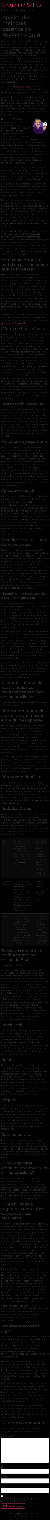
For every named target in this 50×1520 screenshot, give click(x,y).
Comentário (7, 1436)
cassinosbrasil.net (22, 86)
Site (3, 1487)
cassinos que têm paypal (13, 323)
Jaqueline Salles (21, 5)
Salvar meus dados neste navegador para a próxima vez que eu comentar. (22, 1500)
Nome (4, 1467)
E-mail (5, 1477)
